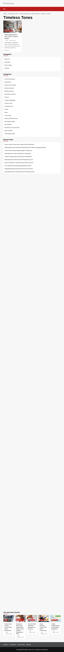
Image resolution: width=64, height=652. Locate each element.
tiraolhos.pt (6, 234)
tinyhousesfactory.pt (8, 198)
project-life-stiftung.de (9, 594)
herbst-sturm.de (7, 593)
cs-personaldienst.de (8, 337)
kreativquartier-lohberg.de (10, 548)
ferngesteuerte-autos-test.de (11, 415)
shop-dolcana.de (7, 561)
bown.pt (5, 195)
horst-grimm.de (7, 312)
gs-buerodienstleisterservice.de (11, 322)
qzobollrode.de (7, 600)
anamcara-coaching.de (9, 423)
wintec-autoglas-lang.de (9, 294)
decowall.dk (6, 232)
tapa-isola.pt (6, 200)
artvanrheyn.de (7, 363)
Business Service (9, 91)
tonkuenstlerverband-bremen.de (11, 591)
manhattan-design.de (8, 552)
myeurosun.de (7, 247)
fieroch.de (6, 305)
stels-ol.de (6, 499)
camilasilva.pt (6, 182)
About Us (7, 59)
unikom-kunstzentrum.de (9, 355)
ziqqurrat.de (6, 243)
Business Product (9, 88)
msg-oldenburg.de (8, 542)
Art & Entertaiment (10, 79)
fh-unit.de (5, 254)
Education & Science (10, 94)
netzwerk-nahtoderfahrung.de (11, 441)
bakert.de (5, 316)
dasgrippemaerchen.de (9, 553)
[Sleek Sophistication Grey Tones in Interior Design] (12, 26)
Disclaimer (7, 62)
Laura (18, 635)
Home (6, 112)
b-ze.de (5, 464)
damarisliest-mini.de (8, 389)
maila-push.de (6, 275)
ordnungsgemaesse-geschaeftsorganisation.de (15, 380)
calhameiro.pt (6, 202)
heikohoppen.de (7, 342)
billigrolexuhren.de (8, 432)
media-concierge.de (8, 589)
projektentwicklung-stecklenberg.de (12, 376)
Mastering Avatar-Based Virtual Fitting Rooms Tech (19, 159)
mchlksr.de (6, 354)
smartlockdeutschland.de (9, 413)
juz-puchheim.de (7, 436)
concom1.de (6, 559)
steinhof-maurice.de (8, 370)
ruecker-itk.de (7, 428)
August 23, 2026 (9, 633)
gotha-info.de (7, 581)
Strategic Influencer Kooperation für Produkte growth (19, 171)
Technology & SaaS (10, 133)
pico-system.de (7, 452)
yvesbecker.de (7, 454)
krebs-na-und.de (7, 509)
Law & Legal (8, 115)
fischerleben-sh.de (8, 383)
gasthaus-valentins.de (9, 404)
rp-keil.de (5, 262)
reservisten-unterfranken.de (10, 264)
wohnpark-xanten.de (8, 324)
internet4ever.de (7, 518)
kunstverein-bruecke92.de (10, 451)
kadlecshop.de (7, 277)
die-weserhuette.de (8, 496)
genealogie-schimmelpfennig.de (11, 514)
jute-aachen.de (7, 484)
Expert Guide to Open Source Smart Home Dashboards (19, 144)
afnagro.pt (6, 180)
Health (6, 109)
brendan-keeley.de (8, 251)
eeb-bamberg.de (7, 520)
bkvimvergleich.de (8, 309)
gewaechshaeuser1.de (9, 325)
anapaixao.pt (6, 184)
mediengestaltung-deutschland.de (12, 240)
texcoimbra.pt (7, 212)
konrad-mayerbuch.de (9, 391)
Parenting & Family (10, 121)
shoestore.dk (6, 219)
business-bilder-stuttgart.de (10, 572)
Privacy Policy (8, 65)
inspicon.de (6, 596)
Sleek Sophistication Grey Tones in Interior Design (11, 36)
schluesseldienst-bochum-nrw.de (11, 393)
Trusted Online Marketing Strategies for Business (18, 150)
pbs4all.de (6, 395)
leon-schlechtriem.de (8, 346)
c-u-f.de (5, 587)
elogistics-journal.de (8, 439)
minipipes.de (6, 396)
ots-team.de (6, 372)
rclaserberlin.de (7, 256)
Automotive (8, 82)
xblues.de (5, 574)
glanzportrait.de (7, 458)
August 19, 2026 (32, 632)
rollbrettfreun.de (7, 471)
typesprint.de (6, 462)
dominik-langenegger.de (9, 398)
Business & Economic (10, 85)
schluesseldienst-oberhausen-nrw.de (12, 443)
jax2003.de (6, 374)
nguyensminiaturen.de (9, 538)
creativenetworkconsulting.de (11, 320)
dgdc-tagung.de (7, 417)
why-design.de (7, 331)
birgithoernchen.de (8, 340)
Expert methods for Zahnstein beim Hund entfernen (19, 162)
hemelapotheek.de (8, 339)
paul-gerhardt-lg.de (8, 563)
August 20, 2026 (20, 637)
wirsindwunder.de (7, 269)
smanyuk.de (6, 288)
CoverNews (37, 649)
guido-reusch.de (7, 488)
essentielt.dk (6, 217)
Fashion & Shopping (10, 100)
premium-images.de (8, 365)
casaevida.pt (6, 204)
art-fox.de (6, 273)
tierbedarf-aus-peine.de (9, 482)
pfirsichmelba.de (7, 550)
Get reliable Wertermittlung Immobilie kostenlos (18, 165)
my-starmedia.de (7, 434)
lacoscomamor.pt (7, 191)
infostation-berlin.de (8, 350)
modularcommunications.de (10, 378)
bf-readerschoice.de (8, 505)
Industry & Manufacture (11, 118)
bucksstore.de (7, 368)
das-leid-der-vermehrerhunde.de (11, 449)
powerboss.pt (6, 178)
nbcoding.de (6, 268)
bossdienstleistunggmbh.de (10, 245)
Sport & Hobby (8, 130)
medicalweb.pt (7, 187)
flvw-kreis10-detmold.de (9, 445)
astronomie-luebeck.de (9, 466)
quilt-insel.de (6, 329)
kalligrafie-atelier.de (8, 608)
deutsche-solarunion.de (9, 238)
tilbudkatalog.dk (7, 213)
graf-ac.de (6, 236)
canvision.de (6, 279)
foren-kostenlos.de (8, 507)
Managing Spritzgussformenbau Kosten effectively (19, 168)
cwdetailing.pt (7, 206)
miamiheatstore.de (8, 410)
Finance (7, 97)
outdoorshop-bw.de (8, 333)
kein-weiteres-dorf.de (9, 475)
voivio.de (5, 469)
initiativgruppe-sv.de (8, 359)
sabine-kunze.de (7, 540)
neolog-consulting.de (8, 419)
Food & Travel (8, 103)
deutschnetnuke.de (8, 481)
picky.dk (5, 226)
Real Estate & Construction (12, 127)
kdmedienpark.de (7, 327)
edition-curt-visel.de (8, 286)
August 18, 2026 (44, 633)
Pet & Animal (8, 124)
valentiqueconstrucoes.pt (10, 210)
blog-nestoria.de (7, 284)
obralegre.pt (6, 208)
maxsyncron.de (7, 479)
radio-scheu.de (7, 307)
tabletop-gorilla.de (8, 421)
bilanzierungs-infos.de (9, 367)
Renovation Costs (8, 30)
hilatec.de (5, 266)
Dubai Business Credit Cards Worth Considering (18, 153)
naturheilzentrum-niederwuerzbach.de (13, 486)
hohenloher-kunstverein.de (10, 503)
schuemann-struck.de (8, 516)
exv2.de (5, 438)
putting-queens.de (8, 335)
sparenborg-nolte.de (8, 357)
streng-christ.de (7, 406)
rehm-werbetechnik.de (9, 318)
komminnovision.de (8, 352)
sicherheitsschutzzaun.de (9, 297)
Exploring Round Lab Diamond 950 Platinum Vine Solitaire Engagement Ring (25, 147)
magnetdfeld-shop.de (8, 271)
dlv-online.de (6, 400)
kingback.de (6, 344)
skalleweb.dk (6, 223)
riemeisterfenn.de (7, 447)
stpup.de (5, 525)
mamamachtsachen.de (9, 426)
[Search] (59, 8)
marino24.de (6, 402)
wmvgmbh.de (6, 557)
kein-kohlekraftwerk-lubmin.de (11, 473)
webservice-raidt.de (8, 527)
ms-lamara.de (6, 281)
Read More (7, 50)
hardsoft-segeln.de (8, 296)
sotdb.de (5, 290)
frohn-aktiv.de (7, 292)
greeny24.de (6, 283)
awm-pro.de (6, 258)
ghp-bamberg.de (7, 387)
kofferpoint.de (7, 497)
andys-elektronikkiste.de (9, 241)
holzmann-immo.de (8, 598)
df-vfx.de (5, 510)
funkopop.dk (6, 228)
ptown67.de (6, 477)
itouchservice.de (7, 568)
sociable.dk (6, 221)
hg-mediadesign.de (8, 314)
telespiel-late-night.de (9, 531)
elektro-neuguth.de (8, 555)
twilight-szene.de (7, 430)
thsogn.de (6, 565)
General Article (9, 106)
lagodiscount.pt (7, 189)
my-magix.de (6, 301)
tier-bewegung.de (8, 361)
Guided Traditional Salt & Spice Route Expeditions (18, 156)
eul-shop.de (6, 546)
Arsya (7, 40)
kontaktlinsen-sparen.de (9, 494)
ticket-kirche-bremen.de (9, 456)
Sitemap (7, 68)
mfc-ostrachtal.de (8, 537)
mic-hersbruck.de (7, 408)
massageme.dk (7, 230)
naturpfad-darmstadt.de (9, 253)
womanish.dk (6, 215)
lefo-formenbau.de (8, 249)
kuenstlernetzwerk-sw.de (9, 385)
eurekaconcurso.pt (8, 193)
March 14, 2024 (12, 40)
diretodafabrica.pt (8, 197)
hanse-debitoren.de (8, 311)
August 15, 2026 (55, 632)
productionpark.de (8, 303)
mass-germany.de (7, 299)
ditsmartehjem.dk (7, 225)
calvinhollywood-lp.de (9, 490)
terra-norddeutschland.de (10, 512)
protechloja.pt (7, 185)
